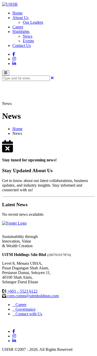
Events (28, 41)
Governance (23, 309)
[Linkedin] (14, 63)
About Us (20, 17)
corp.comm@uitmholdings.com (32, 296)
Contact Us (21, 45)
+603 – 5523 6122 (22, 291)
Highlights (20, 31)
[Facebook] (13, 54)
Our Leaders (33, 22)
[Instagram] (14, 59)
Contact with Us (27, 314)
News (27, 36)
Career (17, 27)
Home (17, 13)
